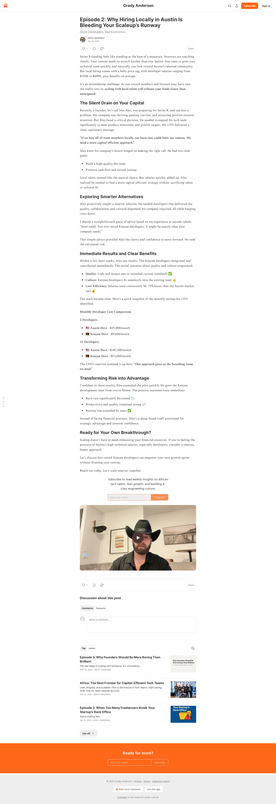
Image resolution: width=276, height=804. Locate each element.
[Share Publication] (237, 6)
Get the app (153, 789)
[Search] (229, 6)
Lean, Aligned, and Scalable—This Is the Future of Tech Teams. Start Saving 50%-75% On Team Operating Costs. (121, 689)
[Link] (75, 103)
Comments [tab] (87, 608)
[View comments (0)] (94, 48)
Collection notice (161, 781)
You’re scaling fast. (90, 716)
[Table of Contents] (3, 402)
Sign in (266, 5)
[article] (138, 665)
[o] (138, 538)
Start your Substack (130, 789)
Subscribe (250, 5)
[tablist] (93, 608)
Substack (122, 797)
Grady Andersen (96, 38)
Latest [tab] (92, 648)
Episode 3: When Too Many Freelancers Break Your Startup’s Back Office (117, 710)
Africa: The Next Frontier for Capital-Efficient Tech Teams (122, 683)
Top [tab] (83, 648)
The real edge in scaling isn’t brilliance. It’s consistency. (110, 665)
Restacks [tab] (101, 608)
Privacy (138, 781)
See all (86, 733)
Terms (146, 781)
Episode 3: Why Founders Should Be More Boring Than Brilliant (120, 659)
